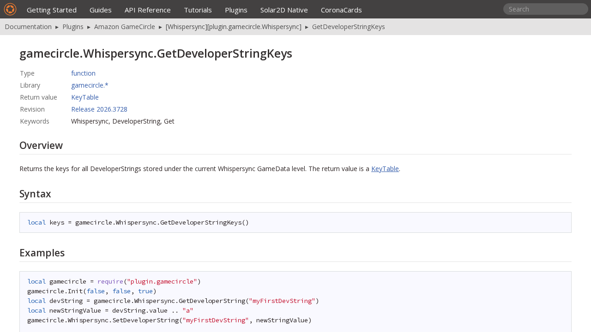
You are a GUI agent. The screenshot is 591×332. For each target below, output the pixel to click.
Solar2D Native (284, 9)
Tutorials (198, 9)
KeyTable (85, 97)
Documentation (28, 26)
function (83, 73)
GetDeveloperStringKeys (348, 26)
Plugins (236, 9)
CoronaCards (341, 9)
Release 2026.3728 (99, 109)
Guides (101, 9)
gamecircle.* (90, 85)
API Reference (148, 9)
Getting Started (52, 9)
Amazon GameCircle (124, 26)
